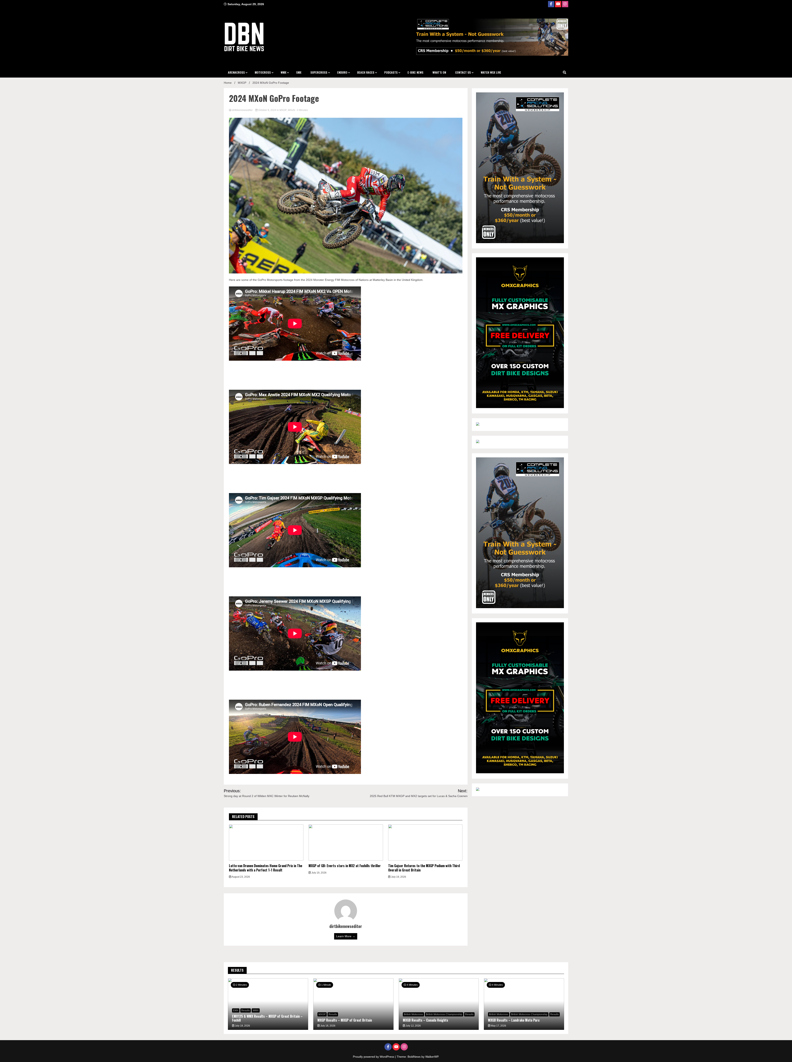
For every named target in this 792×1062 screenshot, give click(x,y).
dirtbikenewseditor (242, 110)
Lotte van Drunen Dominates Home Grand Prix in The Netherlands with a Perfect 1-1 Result (265, 867)
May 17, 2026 (498, 1025)
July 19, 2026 (318, 872)
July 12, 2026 (413, 1025)
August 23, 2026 (240, 876)
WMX (283, 72)
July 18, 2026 (242, 1025)
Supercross (318, 72)
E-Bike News (415, 72)
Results (245, 1010)
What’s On (439, 72)
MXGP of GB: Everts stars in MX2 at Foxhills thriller (345, 865)
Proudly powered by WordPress (374, 1056)
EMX (235, 1010)
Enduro (342, 72)
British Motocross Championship (444, 1014)
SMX (298, 72)
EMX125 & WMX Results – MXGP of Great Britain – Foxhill (267, 1018)
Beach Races (365, 72)
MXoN (291, 110)
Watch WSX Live (491, 72)
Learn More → (345, 936)
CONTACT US (463, 72)
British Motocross (413, 1014)
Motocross (263, 72)
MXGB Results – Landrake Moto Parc (514, 1020)
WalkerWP (431, 1056)
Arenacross (236, 72)
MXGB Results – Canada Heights (425, 1020)
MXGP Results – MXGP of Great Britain (344, 1020)
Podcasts (391, 72)
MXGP (283, 110)
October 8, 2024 (267, 110)
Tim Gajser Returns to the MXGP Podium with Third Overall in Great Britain (424, 867)
